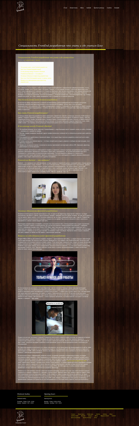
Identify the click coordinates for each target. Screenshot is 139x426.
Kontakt (116, 8)
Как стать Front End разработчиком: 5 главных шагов (36, 78)
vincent (37, 60)
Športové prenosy (99, 8)
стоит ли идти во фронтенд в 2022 (76, 361)
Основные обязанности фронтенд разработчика (34, 76)
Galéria (109, 8)
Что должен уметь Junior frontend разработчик (34, 67)
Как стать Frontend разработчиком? (31, 69)
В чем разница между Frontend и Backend (33, 71)
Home (111, 414)
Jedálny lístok (74, 415)
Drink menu (90, 414)
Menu (82, 8)
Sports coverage (87, 417)
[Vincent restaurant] (20, 5)
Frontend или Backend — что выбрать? (32, 74)
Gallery (105, 414)
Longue (90, 415)
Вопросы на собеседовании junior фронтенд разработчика (33, 81)
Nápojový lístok (105, 415)
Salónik (89, 8)
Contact (73, 414)
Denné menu (73, 8)
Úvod (65, 8)
